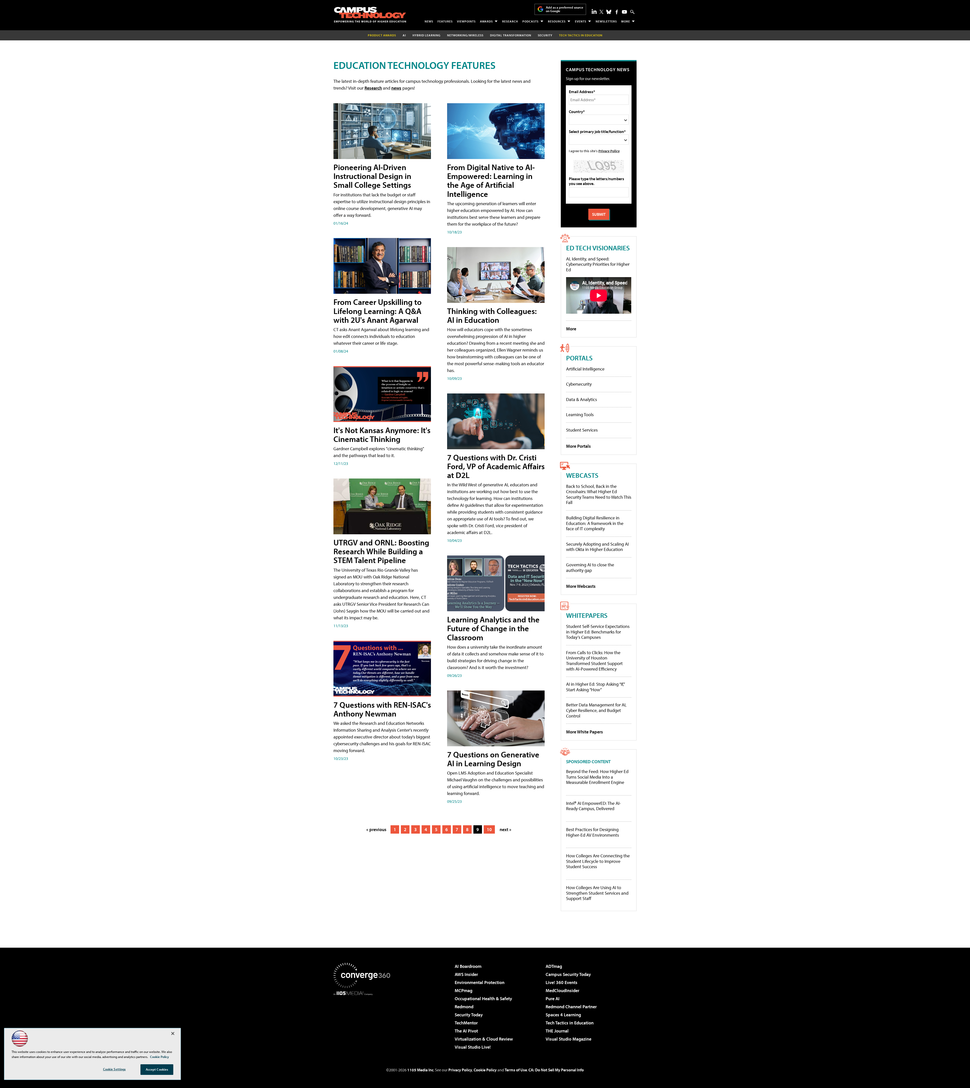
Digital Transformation (510, 35)
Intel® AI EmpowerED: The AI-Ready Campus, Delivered (593, 806)
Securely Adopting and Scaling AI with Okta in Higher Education (597, 546)
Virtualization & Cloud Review (484, 1039)
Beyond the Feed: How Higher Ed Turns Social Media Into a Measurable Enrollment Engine (597, 777)
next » (505, 829)
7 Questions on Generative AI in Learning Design (493, 758)
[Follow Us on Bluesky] (608, 11)
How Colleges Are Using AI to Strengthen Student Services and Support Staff (597, 893)
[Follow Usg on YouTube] (624, 11)
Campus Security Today (568, 974)
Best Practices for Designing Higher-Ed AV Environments (592, 832)
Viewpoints (466, 21)
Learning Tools (580, 414)
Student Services (582, 430)
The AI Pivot (466, 1031)
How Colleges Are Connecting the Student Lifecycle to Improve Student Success (598, 861)
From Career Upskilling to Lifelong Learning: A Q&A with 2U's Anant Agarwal (377, 311)
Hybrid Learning (427, 35)
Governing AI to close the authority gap (590, 567)
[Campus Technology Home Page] (370, 14)
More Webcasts (581, 586)
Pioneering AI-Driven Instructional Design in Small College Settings (372, 176)
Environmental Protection (479, 982)
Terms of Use (516, 1069)
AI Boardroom (468, 966)
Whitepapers (587, 615)
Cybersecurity (579, 384)
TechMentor (466, 1023)
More (625, 21)
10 (489, 829)
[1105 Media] (363, 1021)
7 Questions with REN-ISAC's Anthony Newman (382, 709)
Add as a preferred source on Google (564, 9)
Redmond (464, 1007)
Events (580, 21)
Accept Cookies (157, 1069)
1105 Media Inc (420, 1069)
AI (404, 35)
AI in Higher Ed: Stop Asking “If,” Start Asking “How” (595, 687)
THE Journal (557, 1031)
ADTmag (554, 966)
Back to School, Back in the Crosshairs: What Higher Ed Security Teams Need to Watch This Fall (598, 494)
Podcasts (530, 21)
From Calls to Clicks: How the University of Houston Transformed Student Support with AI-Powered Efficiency (594, 661)
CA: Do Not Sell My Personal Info (556, 1069)
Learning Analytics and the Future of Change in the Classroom (493, 628)
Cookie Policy (485, 1069)
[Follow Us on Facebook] (616, 12)
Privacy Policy (609, 150)
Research (510, 21)
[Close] (172, 1033)
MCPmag (463, 990)
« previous (376, 829)
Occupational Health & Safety (483, 998)
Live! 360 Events (561, 982)
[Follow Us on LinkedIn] (594, 11)
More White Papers (584, 732)
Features (445, 21)
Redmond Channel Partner (571, 1007)
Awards (486, 21)
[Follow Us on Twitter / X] (601, 12)
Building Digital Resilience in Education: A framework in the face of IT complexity (594, 523)
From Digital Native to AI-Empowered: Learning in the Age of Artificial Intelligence (491, 180)
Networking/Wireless (465, 35)
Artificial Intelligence (585, 369)
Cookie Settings (114, 1069)
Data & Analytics (581, 399)
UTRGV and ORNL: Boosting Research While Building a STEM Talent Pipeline (381, 551)
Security (545, 35)
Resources (557, 21)
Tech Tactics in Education (570, 1023)
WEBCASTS (582, 475)
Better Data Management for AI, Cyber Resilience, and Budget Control (596, 710)
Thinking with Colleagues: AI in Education (492, 315)
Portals (579, 357)
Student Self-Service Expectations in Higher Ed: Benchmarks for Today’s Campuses (597, 631)
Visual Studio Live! (473, 1047)
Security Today (469, 1015)
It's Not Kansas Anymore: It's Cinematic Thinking (381, 434)
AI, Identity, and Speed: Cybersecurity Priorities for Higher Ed (597, 264)
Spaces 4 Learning (563, 1015)
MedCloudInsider (562, 990)
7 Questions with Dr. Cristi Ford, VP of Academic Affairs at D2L (496, 466)
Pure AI (553, 998)
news (396, 88)
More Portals (578, 446)
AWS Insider (466, 974)
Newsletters (606, 21)
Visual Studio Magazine (568, 1039)
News (429, 21)
